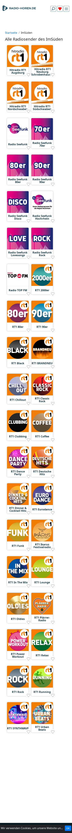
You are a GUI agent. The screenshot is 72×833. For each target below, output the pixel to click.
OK (68, 828)
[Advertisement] (36, 22)
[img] (66, 9)
